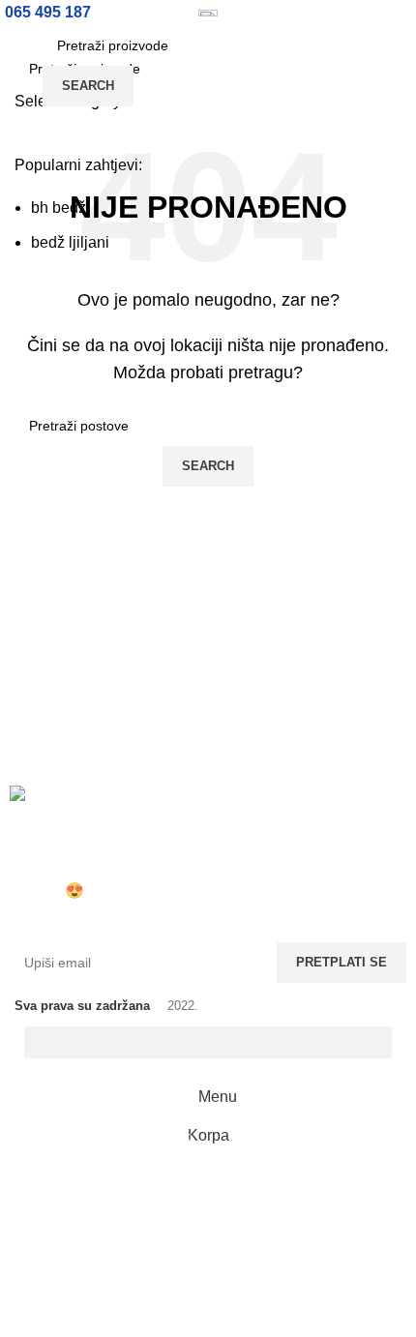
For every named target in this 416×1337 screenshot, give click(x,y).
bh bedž (58, 207)
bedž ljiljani (70, 242)
